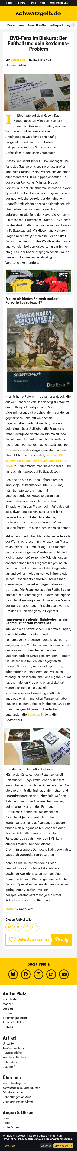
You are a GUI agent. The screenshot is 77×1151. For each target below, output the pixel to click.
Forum (21, 2)
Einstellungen (10, 1145)
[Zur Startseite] (38, 14)
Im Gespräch (56, 25)
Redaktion (18, 59)
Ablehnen (46, 1145)
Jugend (8, 1009)
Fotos (33, 2)
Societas (33, 715)
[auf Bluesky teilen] (9, 927)
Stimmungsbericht (15, 1018)
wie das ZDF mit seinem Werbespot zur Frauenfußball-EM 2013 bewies (37, 460)
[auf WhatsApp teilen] (36, 927)
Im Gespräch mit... (14, 1048)
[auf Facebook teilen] (27, 927)
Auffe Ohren (11, 1127)
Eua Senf (9, 1067)
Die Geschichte (13, 1092)
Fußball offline (12, 1053)
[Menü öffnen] (71, 14)
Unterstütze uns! (59, 2)
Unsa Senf (41, 25)
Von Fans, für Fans (15, 1057)
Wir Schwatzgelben (15, 1083)
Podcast (9, 2)
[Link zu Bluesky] (13, 974)
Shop (43, 2)
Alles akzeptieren (63, 1145)
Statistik (8, 1027)
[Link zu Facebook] (26, 974)
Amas (31, 25)
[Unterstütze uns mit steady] (38, 940)
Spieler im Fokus (14, 1022)
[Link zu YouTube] (64, 974)
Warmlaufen (10, 999)
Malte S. (11, 909)
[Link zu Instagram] (38, 974)
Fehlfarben (10, 1062)
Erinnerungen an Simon (18, 1102)
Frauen (21, 25)
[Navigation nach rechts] (73, 25)
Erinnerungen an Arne (17, 1097)
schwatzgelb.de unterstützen (21, 1088)
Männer (11, 25)
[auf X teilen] (18, 927)
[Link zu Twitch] (51, 974)
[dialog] (38, 1141)
